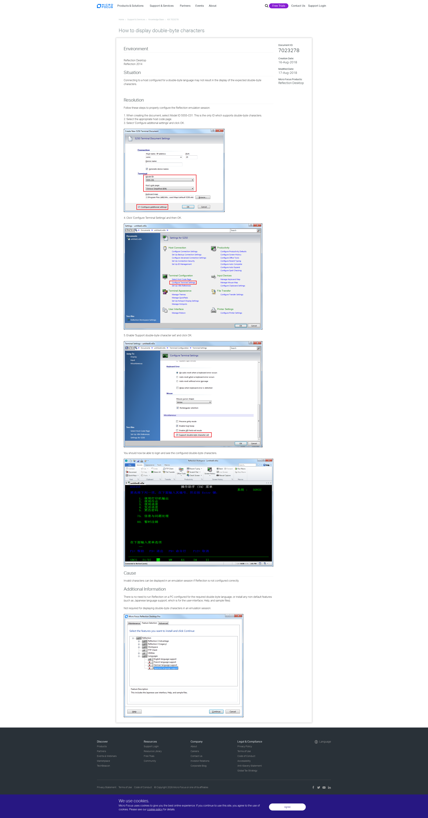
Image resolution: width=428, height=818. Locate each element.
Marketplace (103, 760)
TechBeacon (103, 765)
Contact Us (298, 5)
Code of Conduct (246, 756)
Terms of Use (244, 751)
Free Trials (278, 5)
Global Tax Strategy (247, 770)
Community (150, 760)
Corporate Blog (198, 765)
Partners (101, 751)
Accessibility (244, 760)
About (194, 746)
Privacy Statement (106, 787)
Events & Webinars (107, 756)
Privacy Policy (244, 746)
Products (102, 746)
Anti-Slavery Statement (249, 765)
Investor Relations (200, 760)
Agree (287, 806)
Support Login (317, 5)
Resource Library (153, 751)
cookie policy (155, 809)
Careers (195, 751)
